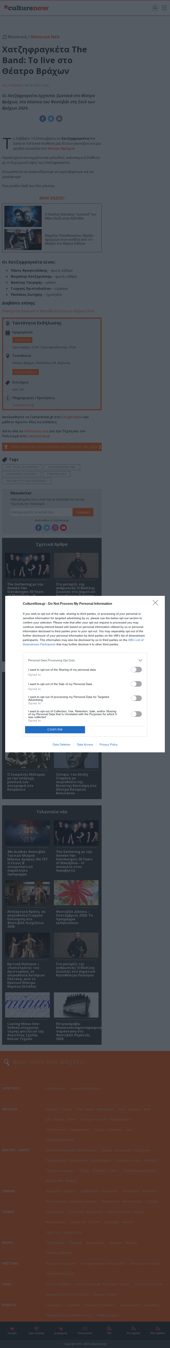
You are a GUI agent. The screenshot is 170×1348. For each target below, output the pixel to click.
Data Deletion (61, 744)
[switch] (136, 669)
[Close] (157, 604)
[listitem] (85, 660)
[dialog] (85, 674)
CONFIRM (55, 729)
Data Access (85, 744)
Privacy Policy (109, 744)
